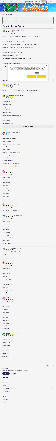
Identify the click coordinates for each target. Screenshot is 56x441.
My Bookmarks (28, 388)
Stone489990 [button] (8, 204)
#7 (11, 218)
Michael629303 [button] (9, 30)
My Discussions (6, 391)
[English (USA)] (27, 2)
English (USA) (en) (32, 1)
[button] (3, 31)
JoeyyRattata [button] (8, 333)
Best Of (4, 396)
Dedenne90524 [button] (9, 215)
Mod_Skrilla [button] (8, 248)
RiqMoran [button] (7, 84)
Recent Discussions (7, 382)
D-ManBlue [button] (8, 170)
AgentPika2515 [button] (8, 132)
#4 (11, 135)
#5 (11, 174)
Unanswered (28, 399)
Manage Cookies (12, 76)
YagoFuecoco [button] (8, 262)
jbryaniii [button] (7, 297)
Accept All (42, 76)
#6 (11, 207)
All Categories (6, 379)
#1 (18, 33)
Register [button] (14, 373)
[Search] (39, 1)
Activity (4, 385)
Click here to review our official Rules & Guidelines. (14, 21)
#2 (11, 87)
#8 (19, 251)
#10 (12, 301)
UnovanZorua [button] (8, 95)
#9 (11, 265)
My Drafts (28, 394)
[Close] (46, 65)
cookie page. (37, 73)
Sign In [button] (6, 373)
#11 (12, 337)
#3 (11, 98)
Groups (4, 402)
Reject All (31, 76)
